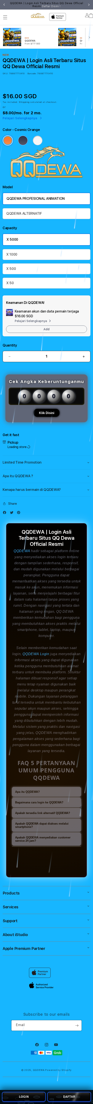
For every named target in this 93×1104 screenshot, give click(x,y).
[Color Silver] (37, 140)
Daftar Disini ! (51, 6)
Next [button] (89, 5)
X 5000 (12, 239)
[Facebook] (6, 513)
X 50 (10, 283)
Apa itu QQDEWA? (27, 791)
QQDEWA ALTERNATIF (24, 213)
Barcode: (31, 73)
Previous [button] (4, 5)
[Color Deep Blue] (23, 140)
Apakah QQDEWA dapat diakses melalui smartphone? (42, 825)
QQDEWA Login (35, 654)
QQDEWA (22, 551)
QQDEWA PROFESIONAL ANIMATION (35, 199)
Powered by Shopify (58, 1070)
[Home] (38, 15)
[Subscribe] (77, 1025)
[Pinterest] (20, 513)
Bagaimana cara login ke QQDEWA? (39, 802)
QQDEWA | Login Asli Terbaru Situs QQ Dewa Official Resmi (46, 5)
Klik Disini (46, 413)
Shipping (24, 102)
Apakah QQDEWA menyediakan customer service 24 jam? (43, 839)
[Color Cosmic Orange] (8, 140)
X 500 (11, 269)
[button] (5, 17)
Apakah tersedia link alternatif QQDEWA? (42, 813)
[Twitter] (13, 513)
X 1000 (11, 254)
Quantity (10, 345)
